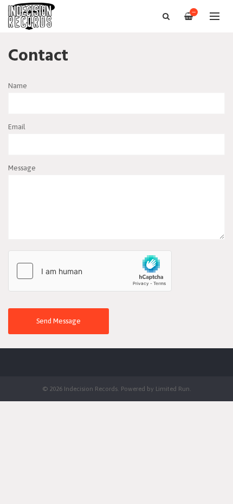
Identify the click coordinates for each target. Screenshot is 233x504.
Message (22, 168)
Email (16, 127)
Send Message (58, 321)
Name (17, 86)
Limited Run (173, 388)
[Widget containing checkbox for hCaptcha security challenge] (90, 270)
